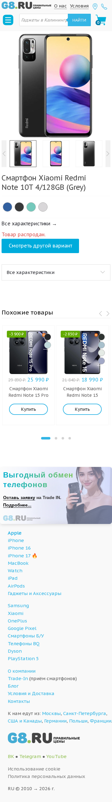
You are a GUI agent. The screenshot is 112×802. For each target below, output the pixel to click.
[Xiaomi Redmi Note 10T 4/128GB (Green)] (31, 207)
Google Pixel (22, 628)
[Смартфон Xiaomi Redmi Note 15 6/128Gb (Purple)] (101, 361)
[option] (56, 85)
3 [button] (63, 438)
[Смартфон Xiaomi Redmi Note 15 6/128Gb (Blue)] (101, 345)
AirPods (16, 586)
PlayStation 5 (23, 658)
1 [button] (45, 438)
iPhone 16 (19, 548)
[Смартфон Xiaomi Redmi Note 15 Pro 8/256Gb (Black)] (47, 337)
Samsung (18, 605)
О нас (60, 6)
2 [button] (56, 438)
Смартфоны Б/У (26, 636)
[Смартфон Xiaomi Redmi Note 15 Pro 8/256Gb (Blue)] (47, 345)
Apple (14, 533)
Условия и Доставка (31, 693)
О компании (21, 671)
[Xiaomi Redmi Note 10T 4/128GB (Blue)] (7, 207)
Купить (28, 409)
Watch (15, 571)
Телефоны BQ (24, 643)
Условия (79, 6)
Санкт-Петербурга (84, 713)
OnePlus (17, 621)
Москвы (51, 713)
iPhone (16, 540)
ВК (11, 756)
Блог (13, 686)
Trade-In (18, 678)
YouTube (56, 756)
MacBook (18, 563)
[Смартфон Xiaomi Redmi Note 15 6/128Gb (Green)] (101, 352)
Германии (55, 721)
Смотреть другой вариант (40, 246)
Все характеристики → (29, 223)
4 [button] (69, 438)
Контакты (19, 701)
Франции (100, 721)
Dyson (15, 651)
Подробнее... (17, 504)
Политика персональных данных (46, 776)
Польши (78, 721)
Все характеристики (30, 272)
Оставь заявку (19, 497)
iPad (13, 578)
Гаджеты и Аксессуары (34, 593)
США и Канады (25, 721)
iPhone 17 (19, 556)
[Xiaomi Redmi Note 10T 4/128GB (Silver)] (43, 207)
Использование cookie (34, 769)
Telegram (30, 756)
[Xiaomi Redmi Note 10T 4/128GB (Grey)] (19, 207)
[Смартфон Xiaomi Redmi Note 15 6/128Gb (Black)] (101, 337)
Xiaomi (15, 613)
